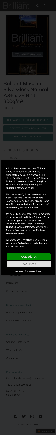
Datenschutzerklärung (33, 271)
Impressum (19, 271)
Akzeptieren (29, 256)
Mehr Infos (29, 264)
